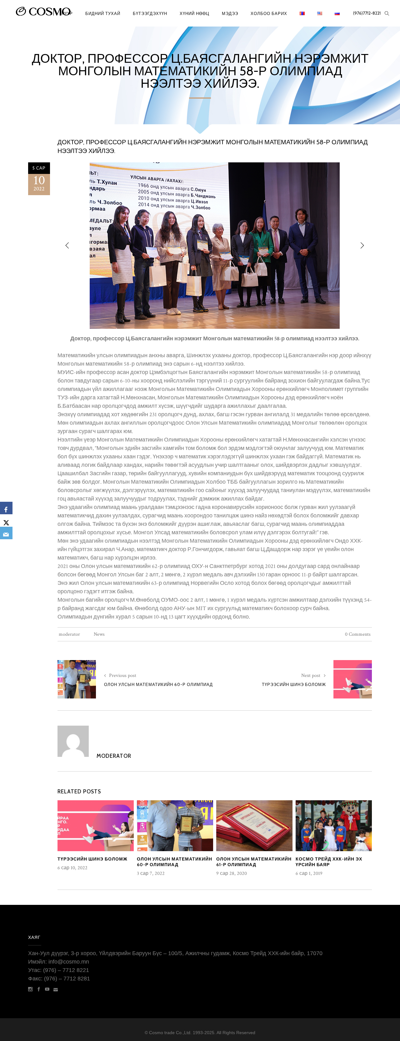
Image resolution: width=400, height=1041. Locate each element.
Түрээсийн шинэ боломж (294, 684)
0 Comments (358, 634)
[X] (6, 520)
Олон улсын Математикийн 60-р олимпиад (158, 684)
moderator (69, 634)
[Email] (6, 533)
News (99, 634)
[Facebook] (6, 508)
